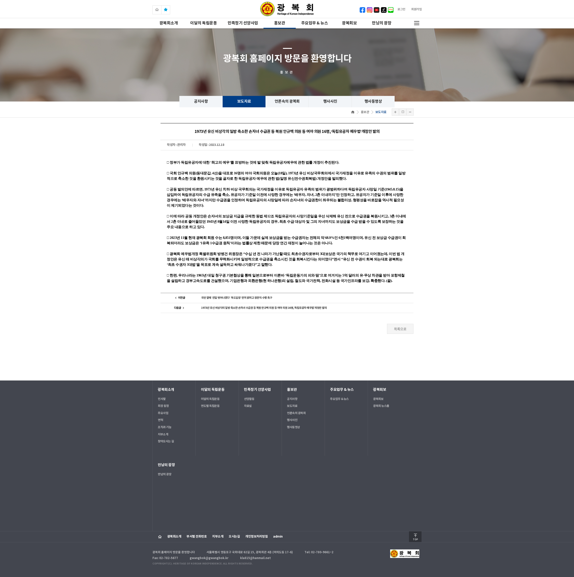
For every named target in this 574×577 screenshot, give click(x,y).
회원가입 (416, 9)
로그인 (401, 9)
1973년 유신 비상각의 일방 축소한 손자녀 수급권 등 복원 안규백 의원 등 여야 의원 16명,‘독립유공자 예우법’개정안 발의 (264, 307)
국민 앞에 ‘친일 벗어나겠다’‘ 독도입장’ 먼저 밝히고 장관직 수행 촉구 (236, 297)
